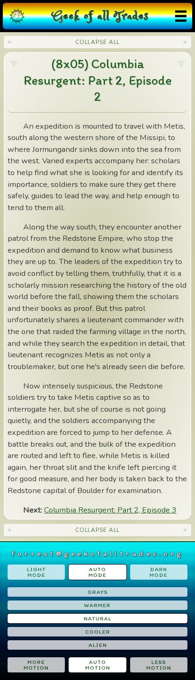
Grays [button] (98, 592)
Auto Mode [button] (97, 572)
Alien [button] (98, 645)
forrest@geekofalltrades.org (97, 553)
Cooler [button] (97, 631)
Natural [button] (98, 618)
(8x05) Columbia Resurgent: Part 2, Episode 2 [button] (98, 80)
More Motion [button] (36, 665)
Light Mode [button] (36, 572)
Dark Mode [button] (159, 572)
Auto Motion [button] (97, 665)
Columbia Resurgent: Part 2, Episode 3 (110, 509)
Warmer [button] (97, 605)
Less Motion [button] (158, 665)
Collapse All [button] (97, 42)
